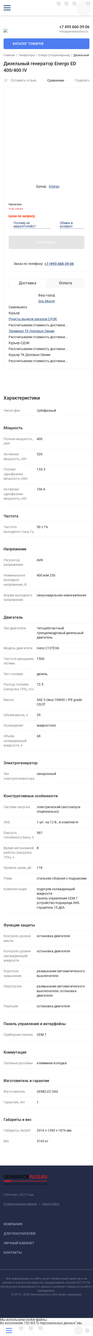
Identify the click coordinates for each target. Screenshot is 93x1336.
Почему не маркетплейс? (25, 224)
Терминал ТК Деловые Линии (31, 331)
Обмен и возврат (66, 224)
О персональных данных (20, 1204)
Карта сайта (50, 1204)
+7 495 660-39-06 (74, 27)
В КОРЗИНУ (46, 242)
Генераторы (27, 55)
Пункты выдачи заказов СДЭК (33, 319)
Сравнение (55, 80)
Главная (9, 55)
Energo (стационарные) (54, 55)
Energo (54, 186)
